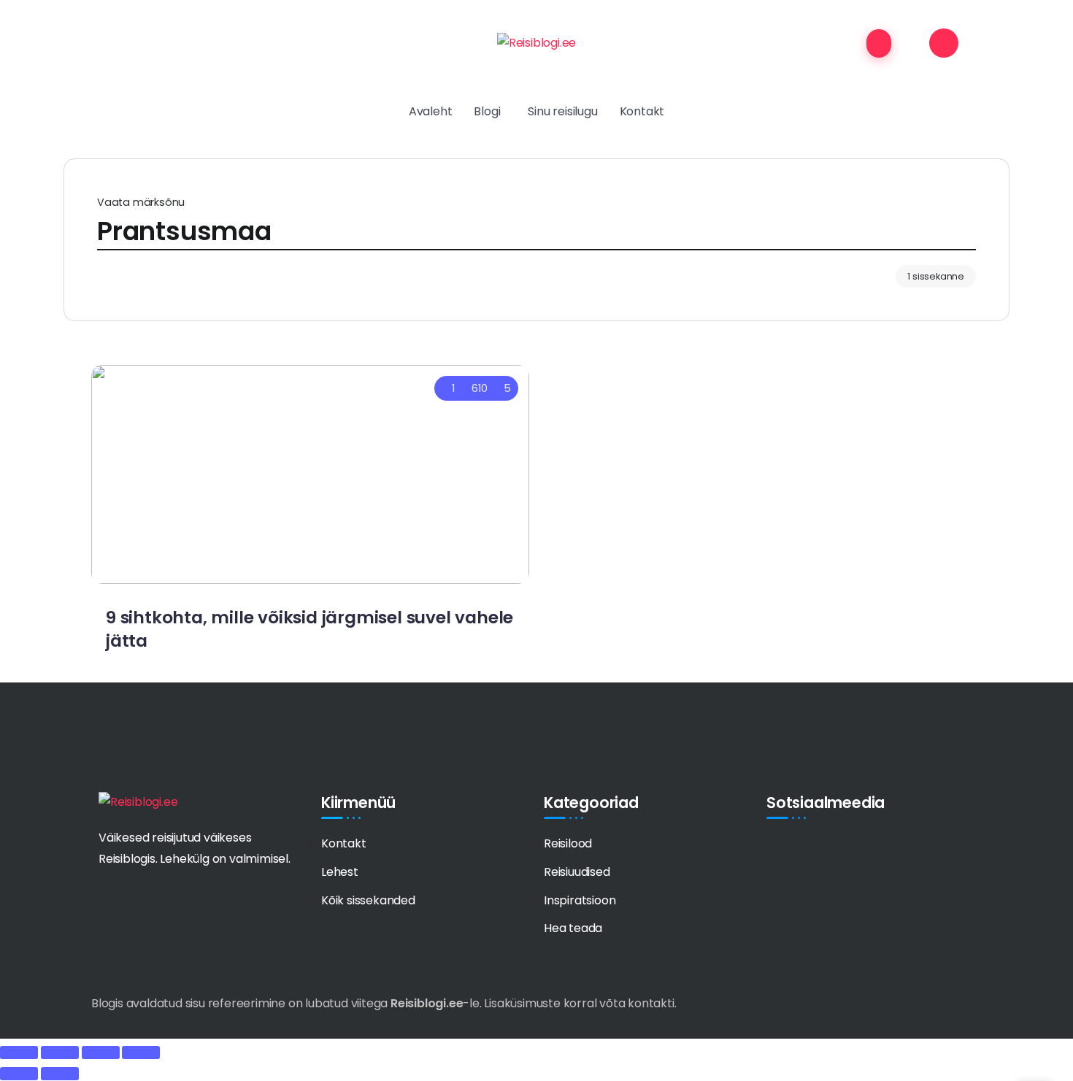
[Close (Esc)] (19, 1052)
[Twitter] (805, 849)
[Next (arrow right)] (60, 1073)
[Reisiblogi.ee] (536, 42)
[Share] (60, 1052)
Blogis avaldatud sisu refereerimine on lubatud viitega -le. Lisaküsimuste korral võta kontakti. (383, 1003)
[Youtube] (832, 849)
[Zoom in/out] (141, 1052)
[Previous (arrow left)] (19, 1073)
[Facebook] (778, 849)
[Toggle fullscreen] (101, 1052)
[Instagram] (858, 849)
